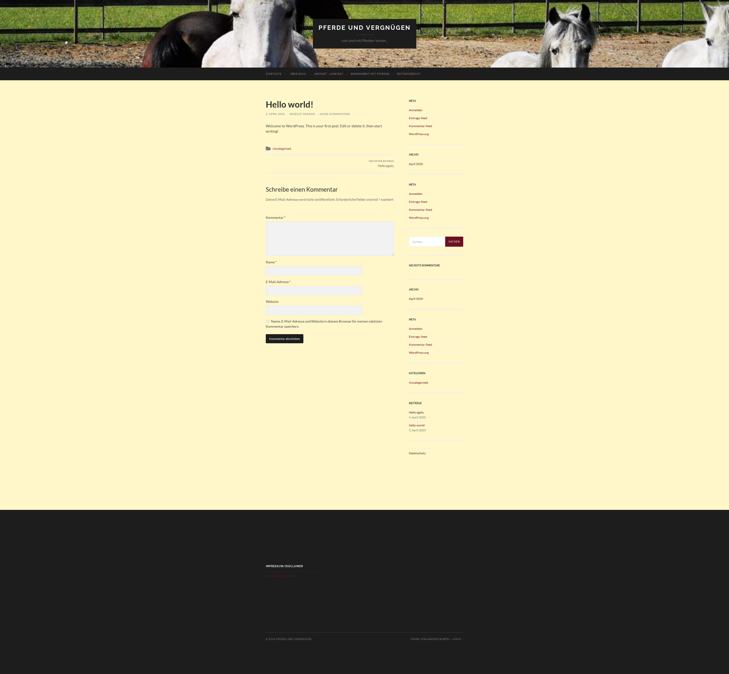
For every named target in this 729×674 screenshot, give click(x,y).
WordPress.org (419, 134)
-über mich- (298, 73)
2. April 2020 (275, 114)
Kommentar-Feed (420, 126)
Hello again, (381, 164)
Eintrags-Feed (418, 118)
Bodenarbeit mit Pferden (370, 73)
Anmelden (415, 110)
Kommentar (276, 217)
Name (271, 262)
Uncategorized (282, 148)
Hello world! (417, 425)
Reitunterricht (409, 73)
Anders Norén (438, 639)
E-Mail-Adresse (278, 282)
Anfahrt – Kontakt (328, 73)
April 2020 (416, 164)
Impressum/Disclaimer (280, 575)
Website (272, 301)
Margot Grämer (302, 114)
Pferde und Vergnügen (365, 27)
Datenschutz (417, 453)
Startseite (274, 73)
